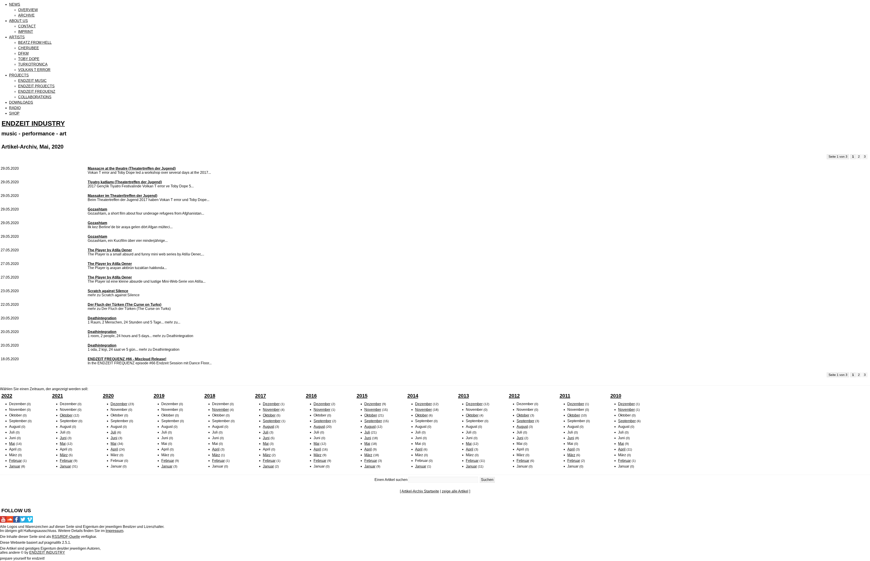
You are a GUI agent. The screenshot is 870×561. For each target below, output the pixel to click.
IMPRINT (25, 32)
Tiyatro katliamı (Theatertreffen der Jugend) (125, 182)
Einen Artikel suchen (391, 480)
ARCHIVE (26, 15)
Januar (14, 466)
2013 (463, 396)
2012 (514, 396)
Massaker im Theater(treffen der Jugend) (122, 196)
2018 (209, 396)
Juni (63, 438)
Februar (15, 461)
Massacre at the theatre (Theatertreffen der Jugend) (132, 168)
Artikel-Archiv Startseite (420, 491)
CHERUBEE (28, 48)
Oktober (66, 415)
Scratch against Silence (108, 291)
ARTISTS (17, 37)
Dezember (119, 404)
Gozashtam (97, 209)
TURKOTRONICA (33, 64)
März (64, 455)
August (268, 427)
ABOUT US (18, 21)
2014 (412, 396)
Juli (113, 432)
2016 (311, 396)
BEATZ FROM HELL (35, 42)
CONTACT (27, 26)
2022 (6, 396)
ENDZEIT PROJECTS (36, 86)
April (114, 449)
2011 (565, 396)
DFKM (23, 53)
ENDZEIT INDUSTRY (33, 123)
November (220, 410)
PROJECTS (19, 75)
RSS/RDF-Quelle (66, 537)
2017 (260, 396)
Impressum (114, 531)
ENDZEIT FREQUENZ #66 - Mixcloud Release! (127, 359)
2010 (615, 396)
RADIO (15, 108)
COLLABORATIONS (34, 97)
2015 (362, 396)
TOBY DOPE (28, 59)
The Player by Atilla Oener (110, 250)
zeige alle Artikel (455, 491)
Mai (12, 444)
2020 (108, 396)
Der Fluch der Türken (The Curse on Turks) (124, 304)
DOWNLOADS (21, 102)
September (271, 421)
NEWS (14, 4)
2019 (159, 396)
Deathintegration (102, 318)
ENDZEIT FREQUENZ (36, 91)
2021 (57, 396)
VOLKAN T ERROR (34, 70)
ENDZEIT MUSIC (32, 81)
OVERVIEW (28, 10)
